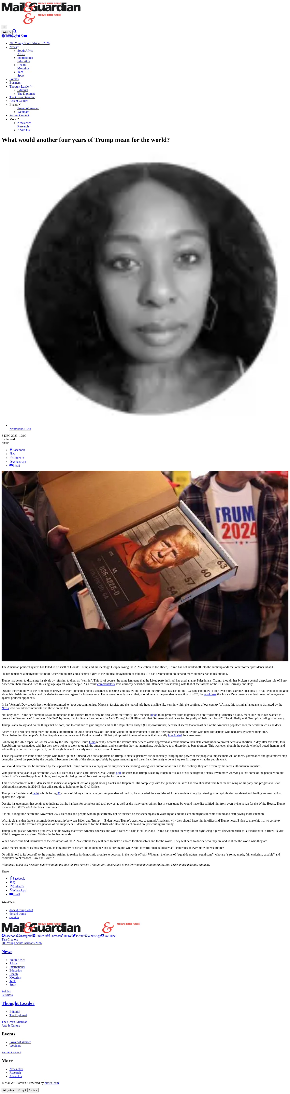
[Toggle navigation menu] (4, 27)
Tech (12, 981)
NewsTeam (52, 1083)
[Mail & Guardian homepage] (145, 13)
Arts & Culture (11, 1025)
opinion (14, 917)
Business (7, 995)
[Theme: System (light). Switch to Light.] (7, 32)
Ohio (92, 742)
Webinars (15, 1045)
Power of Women (20, 1042)
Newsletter (16, 1069)
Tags (4, 939)
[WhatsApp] (22, 36)
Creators (12, 939)
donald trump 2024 (21, 910)
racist (36, 793)
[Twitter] (19, 36)
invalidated (175, 735)
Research (15, 1072)
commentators (106, 684)
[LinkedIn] (9, 36)
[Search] (15, 32)
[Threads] (12, 36)
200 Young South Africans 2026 (22, 943)
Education (15, 970)
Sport (12, 984)
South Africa (17, 959)
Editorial (14, 1011)
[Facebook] (3, 36)
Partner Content (11, 1052)
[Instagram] (6, 36)
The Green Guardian (14, 1022)
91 (59, 793)
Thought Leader (18, 1003)
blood (153, 714)
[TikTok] (15, 36)
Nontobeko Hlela (20, 429)
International (17, 967)
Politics (6, 991)
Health (13, 974)
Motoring (15, 977)
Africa (13, 963)
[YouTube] (25, 36)
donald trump (17, 913)
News (7, 951)
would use (210, 694)
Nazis (5, 708)
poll (118, 772)
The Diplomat (18, 1015)
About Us (15, 1076)
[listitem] (9, 936)
